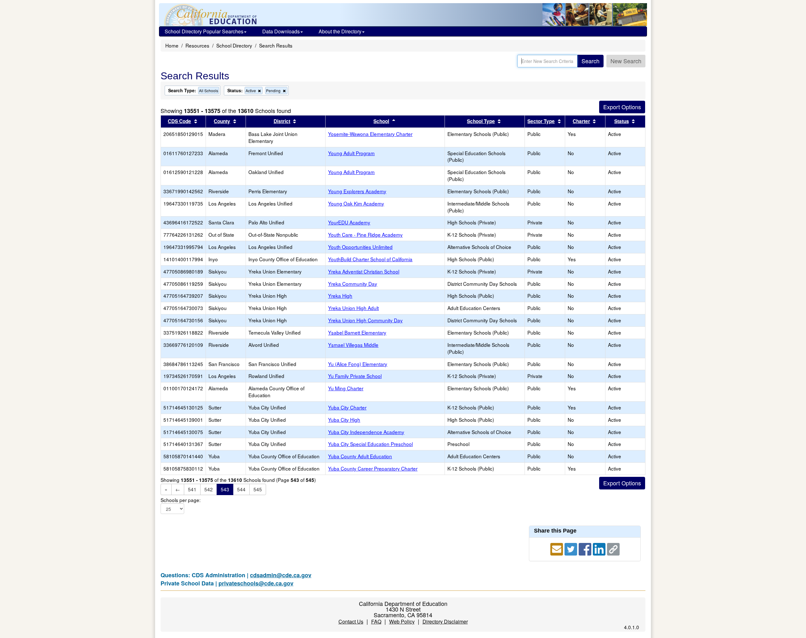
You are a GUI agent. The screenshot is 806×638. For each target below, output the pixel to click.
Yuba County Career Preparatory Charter (372, 468)
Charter (581, 121)
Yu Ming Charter (345, 388)
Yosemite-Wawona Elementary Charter (370, 133)
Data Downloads (281, 31)
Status (621, 121)
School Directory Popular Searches (204, 31)
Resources (197, 45)
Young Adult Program (351, 153)
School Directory (234, 45)
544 (241, 489)
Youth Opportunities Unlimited (360, 246)
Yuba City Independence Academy (366, 431)
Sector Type (541, 121)
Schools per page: (181, 500)
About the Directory (340, 31)
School (381, 121)
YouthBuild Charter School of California (370, 259)
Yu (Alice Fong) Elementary (357, 363)
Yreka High (340, 295)
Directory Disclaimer (445, 621)
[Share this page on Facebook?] (586, 548)
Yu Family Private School (355, 375)
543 (225, 489)
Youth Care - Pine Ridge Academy (365, 234)
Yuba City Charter (347, 407)
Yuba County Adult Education (360, 456)
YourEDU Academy (349, 222)
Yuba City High (344, 419)
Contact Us (350, 621)
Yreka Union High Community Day (365, 320)
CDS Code (179, 121)
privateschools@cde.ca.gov (256, 583)
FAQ (376, 621)
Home (172, 45)
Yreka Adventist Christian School (363, 271)
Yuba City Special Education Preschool (370, 443)
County (222, 121)
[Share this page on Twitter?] (572, 548)
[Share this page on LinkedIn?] (600, 548)
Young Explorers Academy (357, 191)
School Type (481, 121)
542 (208, 489)
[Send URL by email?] (557, 548)
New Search (625, 61)
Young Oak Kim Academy (356, 203)
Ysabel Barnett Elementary (357, 332)
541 (192, 489)
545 (257, 489)
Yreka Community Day (352, 283)
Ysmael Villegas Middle (353, 344)
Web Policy (402, 621)
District (282, 121)
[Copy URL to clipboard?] (613, 548)
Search (590, 61)
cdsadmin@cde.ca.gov (280, 575)
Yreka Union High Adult (353, 307)
